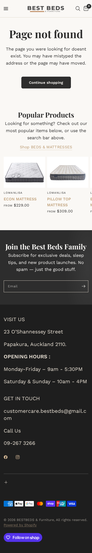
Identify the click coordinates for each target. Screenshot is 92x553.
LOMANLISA (13, 192)
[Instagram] (21, 457)
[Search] (78, 8)
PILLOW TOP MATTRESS (59, 202)
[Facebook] (9, 457)
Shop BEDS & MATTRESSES (46, 147)
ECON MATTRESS (20, 199)
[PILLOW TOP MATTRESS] (68, 172)
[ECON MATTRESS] (24, 172)
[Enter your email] (83, 286)
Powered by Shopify (20, 525)
